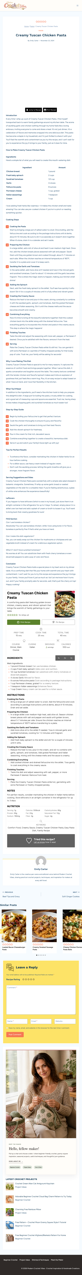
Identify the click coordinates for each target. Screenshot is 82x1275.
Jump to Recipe (34, 110)
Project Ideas (27, 1167)
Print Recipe (51, 110)
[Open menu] (77, 5)
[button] (37, 21)
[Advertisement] (41, 58)
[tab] (36, 955)
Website (58, 1021)
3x (71, 658)
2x (65, 658)
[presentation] (14, 926)
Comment (12, 987)
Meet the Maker (57, 1260)
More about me (16, 1161)
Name (10, 1021)
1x (59, 658)
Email (34, 1021)
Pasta (41, 30)
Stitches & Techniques (40, 1260)
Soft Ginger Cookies (70, 894)
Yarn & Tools (38, 1167)
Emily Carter (34, 41)
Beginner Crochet (15, 1167)
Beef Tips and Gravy (11, 894)
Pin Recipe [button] (59, 622)
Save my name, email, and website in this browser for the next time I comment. (39, 1028)
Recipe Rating (13, 979)
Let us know (39, 842)
